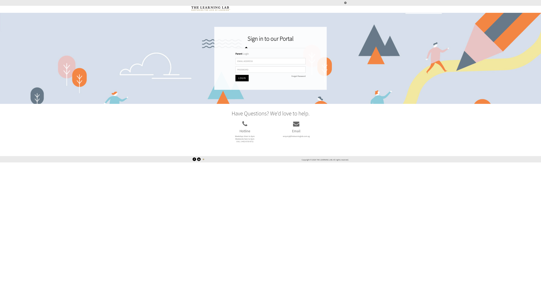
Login (242, 78)
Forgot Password (298, 76)
